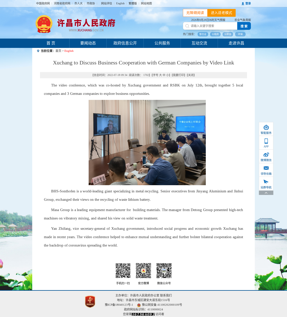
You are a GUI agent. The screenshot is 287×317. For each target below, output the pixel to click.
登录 (248, 3)
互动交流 (199, 43)
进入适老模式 (221, 13)
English (120, 3)
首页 (58, 50)
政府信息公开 (125, 43)
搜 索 (244, 26)
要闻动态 (88, 43)
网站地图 (146, 3)
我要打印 (178, 75)
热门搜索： (190, 34)
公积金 (227, 34)
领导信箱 (266, 173)
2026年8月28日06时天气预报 (208, 19)
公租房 (215, 34)
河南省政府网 (62, 3)
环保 (240, 34)
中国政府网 (43, 3)
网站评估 (106, 3)
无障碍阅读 (195, 13)
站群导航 (266, 187)
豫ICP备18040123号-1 (119, 304)
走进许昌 (236, 43)
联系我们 (166, 295)
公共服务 (162, 43)
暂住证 (202, 34)
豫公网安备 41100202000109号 (162, 304)
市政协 (91, 3)
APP (266, 146)
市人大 (78, 3)
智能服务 (266, 132)
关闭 (190, 75)
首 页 (50, 43)
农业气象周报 (242, 19)
